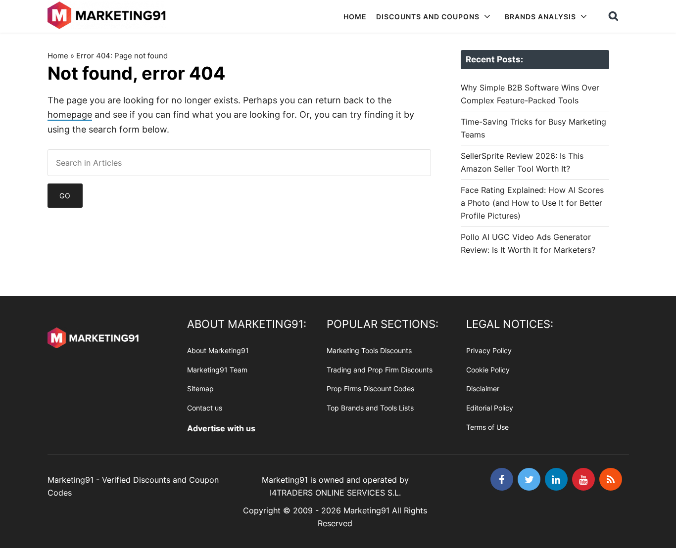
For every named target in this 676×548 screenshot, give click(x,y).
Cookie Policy (488, 369)
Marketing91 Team (217, 369)
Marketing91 (108, 16)
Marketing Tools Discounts (369, 350)
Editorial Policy (489, 408)
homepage (70, 114)
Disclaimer (482, 388)
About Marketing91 (218, 350)
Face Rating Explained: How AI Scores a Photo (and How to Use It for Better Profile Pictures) (532, 203)
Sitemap (200, 388)
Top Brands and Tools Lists (370, 408)
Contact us (204, 408)
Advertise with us (221, 428)
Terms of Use (487, 427)
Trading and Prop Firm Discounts (380, 369)
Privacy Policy (489, 350)
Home (58, 55)
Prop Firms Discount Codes (370, 388)
